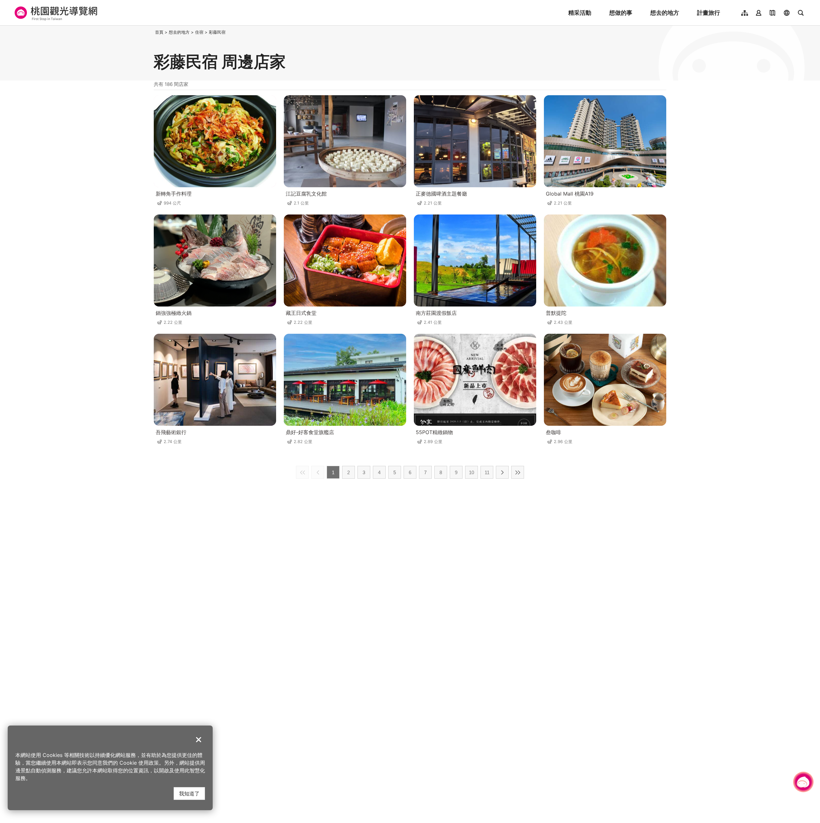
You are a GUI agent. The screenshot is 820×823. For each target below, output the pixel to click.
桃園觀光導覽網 (55, 13)
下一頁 (502, 472)
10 (471, 472)
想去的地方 (664, 12)
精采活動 (579, 12)
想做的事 (620, 12)
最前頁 (302, 472)
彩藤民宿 (217, 32)
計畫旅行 (708, 12)
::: (152, 32)
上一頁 (317, 472)
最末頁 (517, 472)
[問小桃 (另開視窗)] (803, 782)
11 (487, 472)
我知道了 (189, 793)
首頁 (159, 32)
